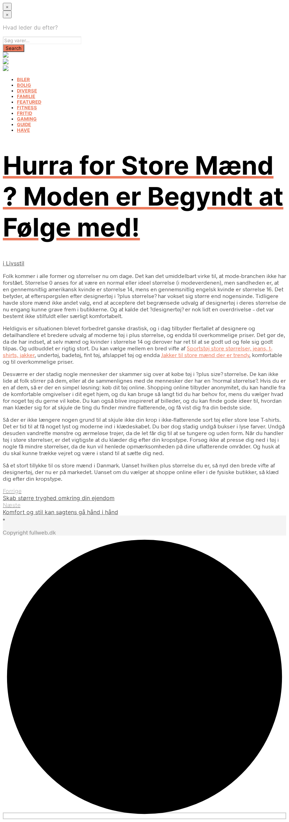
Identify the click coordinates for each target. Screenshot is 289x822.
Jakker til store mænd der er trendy (205, 354)
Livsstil (15, 263)
